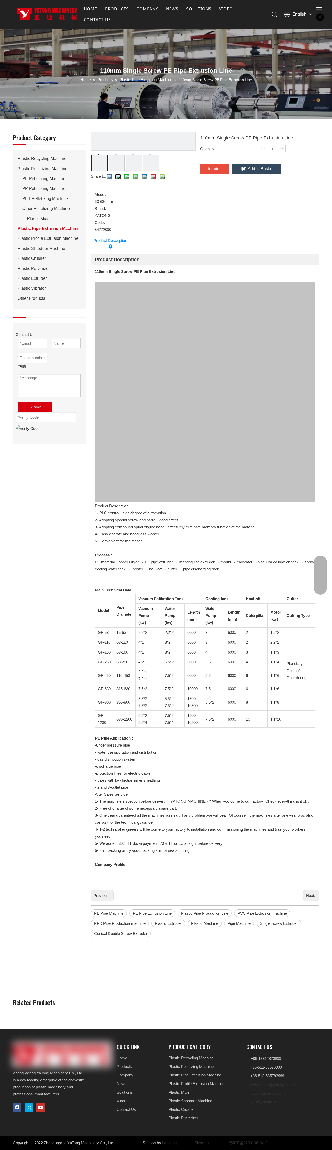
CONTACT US (97, 20)
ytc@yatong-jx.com (268, 1093)
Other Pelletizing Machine (46, 208)
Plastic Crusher (32, 258)
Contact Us (126, 1109)
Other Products (31, 298)
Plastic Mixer (39, 218)
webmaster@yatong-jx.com (273, 1084)
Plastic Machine (204, 923)
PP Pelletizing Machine (43, 188)
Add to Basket (260, 169)
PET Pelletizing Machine (45, 198)
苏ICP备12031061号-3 (248, 1143)
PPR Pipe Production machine (120, 923)
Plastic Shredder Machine (41, 248)
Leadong (169, 1143)
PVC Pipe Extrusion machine (262, 913)
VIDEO (226, 9)
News (122, 1083)
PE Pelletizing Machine (43, 178)
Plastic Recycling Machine (42, 158)
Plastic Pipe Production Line (204, 913)
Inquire (214, 169)
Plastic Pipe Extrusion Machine (48, 228)
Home (122, 1058)
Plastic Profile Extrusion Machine (48, 238)
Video (121, 1101)
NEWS (172, 9)
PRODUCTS (117, 9)
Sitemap (202, 1143)
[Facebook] (17, 1107)
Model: (100, 194)
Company (125, 1075)
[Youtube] (40, 1107)
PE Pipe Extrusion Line (152, 913)
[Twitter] (29, 1107)
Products (124, 1066)
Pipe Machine (239, 923)
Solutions (124, 1092)
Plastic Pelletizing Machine (42, 169)
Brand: (100, 208)
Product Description (110, 240)
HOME (90, 9)
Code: (100, 222)
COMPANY (147, 9)
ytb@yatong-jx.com (268, 1102)
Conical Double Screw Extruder (120, 933)
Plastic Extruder (32, 278)
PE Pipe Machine (108, 913)
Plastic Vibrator (32, 288)
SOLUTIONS (198, 9)
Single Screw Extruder (279, 923)
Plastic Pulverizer (34, 268)
